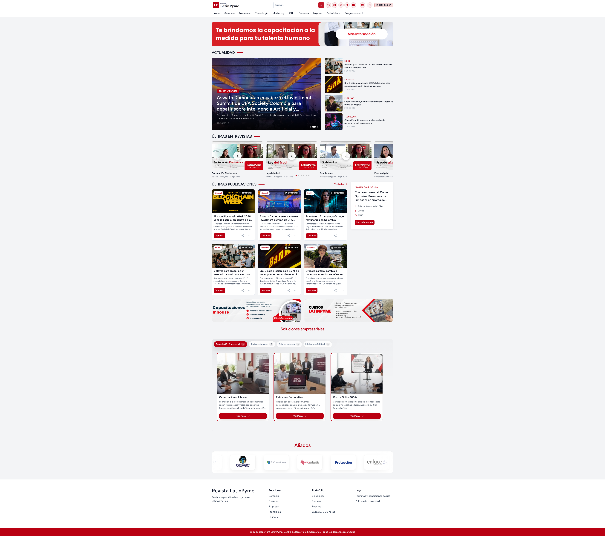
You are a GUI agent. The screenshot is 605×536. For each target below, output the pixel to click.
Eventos (316, 506)
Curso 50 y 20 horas (323, 511)
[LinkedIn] (347, 5)
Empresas (273, 506)
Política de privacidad (367, 501)
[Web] (328, 5)
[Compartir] (243, 236)
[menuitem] (217, 13)
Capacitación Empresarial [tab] (230, 344)
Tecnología (274, 511)
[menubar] (302, 13)
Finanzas (273, 501)
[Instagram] (341, 5)
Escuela (316, 501)
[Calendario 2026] (369, 5)
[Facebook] (334, 5)
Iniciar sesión (383, 4)
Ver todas (339, 184)
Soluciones (318, 495)
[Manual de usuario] (362, 5)
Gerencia (273, 495)
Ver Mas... (241, 416)
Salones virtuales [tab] (288, 344)
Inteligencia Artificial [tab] (316, 344)
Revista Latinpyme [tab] (261, 344)
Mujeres (273, 517)
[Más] (250, 236)
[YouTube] (353, 5)
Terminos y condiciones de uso (372, 495)
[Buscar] (321, 5)
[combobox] (295, 5)
